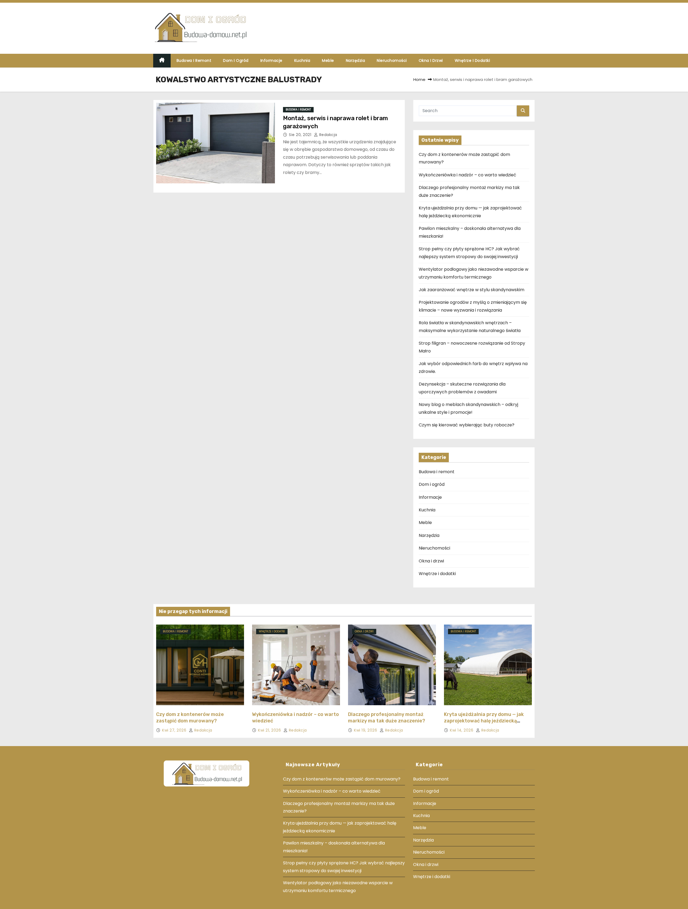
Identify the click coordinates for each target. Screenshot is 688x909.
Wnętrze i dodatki (472, 60)
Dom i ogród (236, 60)
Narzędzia (355, 60)
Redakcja (327, 134)
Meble (328, 60)
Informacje (271, 60)
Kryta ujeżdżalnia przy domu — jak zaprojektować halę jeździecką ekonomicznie (484, 720)
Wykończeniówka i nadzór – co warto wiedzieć (467, 175)
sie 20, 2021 (301, 134)
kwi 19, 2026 (366, 730)
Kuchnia (302, 60)
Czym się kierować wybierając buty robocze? (466, 425)
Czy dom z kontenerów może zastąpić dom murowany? (190, 717)
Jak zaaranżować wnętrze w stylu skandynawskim (471, 290)
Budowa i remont (194, 60)
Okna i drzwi (431, 60)
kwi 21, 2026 (270, 730)
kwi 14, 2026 (462, 730)
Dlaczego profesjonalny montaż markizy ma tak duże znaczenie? (386, 717)
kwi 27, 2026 (175, 730)
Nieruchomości (392, 60)
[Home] (162, 60)
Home (419, 79)
